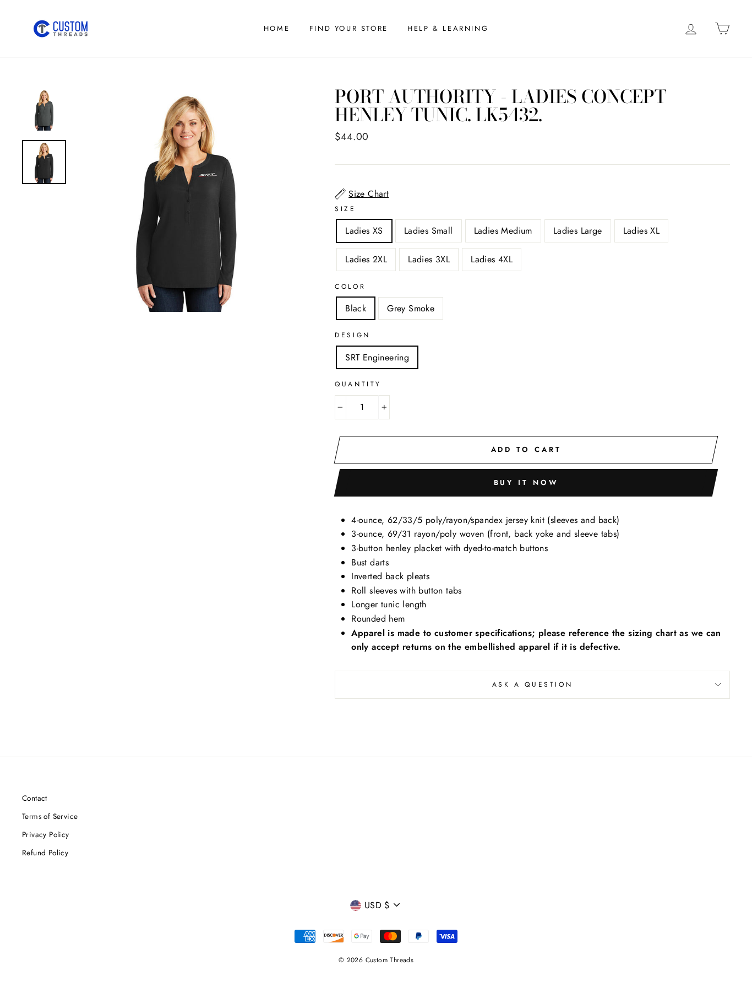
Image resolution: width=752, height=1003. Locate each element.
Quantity (358, 384)
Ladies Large (577, 230)
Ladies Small (428, 230)
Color (350, 287)
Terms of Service (50, 816)
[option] (186, 200)
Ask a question (532, 684)
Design (352, 335)
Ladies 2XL (366, 259)
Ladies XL (641, 230)
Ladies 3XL (429, 259)
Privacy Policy (45, 834)
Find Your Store (348, 28)
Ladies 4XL (492, 259)
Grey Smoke (410, 308)
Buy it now (526, 482)
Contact (34, 798)
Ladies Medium (503, 230)
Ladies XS (364, 230)
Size (345, 209)
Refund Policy (45, 852)
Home (277, 28)
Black (355, 308)
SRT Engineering (377, 357)
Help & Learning (447, 28)
